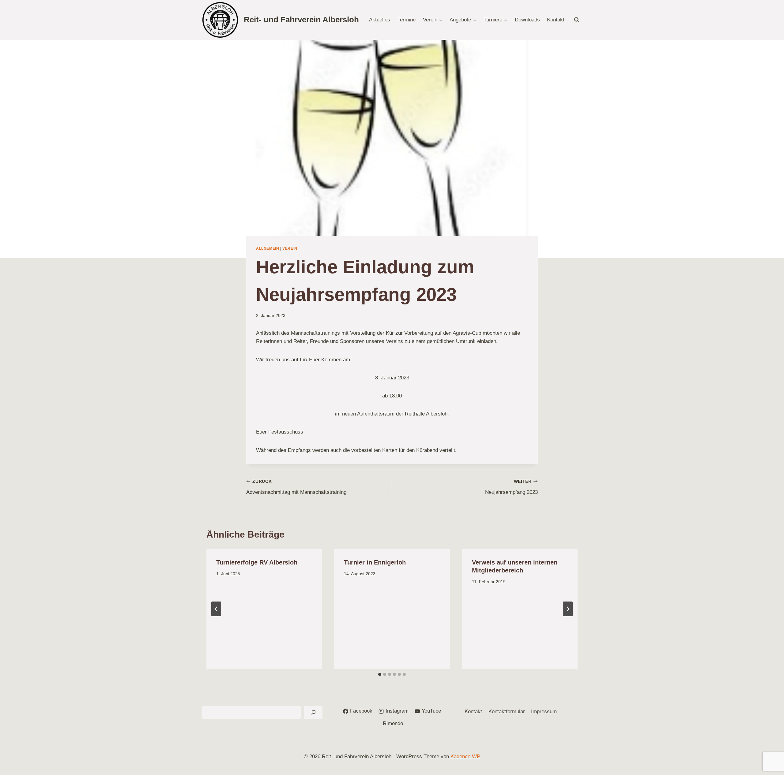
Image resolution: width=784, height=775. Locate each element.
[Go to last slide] (216, 609)
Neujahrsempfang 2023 (511, 487)
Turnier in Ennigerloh (375, 562)
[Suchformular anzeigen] (576, 19)
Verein (289, 248)
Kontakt (555, 20)
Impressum (544, 711)
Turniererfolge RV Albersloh (256, 562)
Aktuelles (379, 20)
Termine (407, 20)
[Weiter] (568, 609)
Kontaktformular (506, 711)
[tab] (379, 674)
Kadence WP (465, 756)
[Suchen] (313, 712)
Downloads (527, 20)
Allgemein (267, 248)
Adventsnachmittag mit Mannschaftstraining (296, 487)
